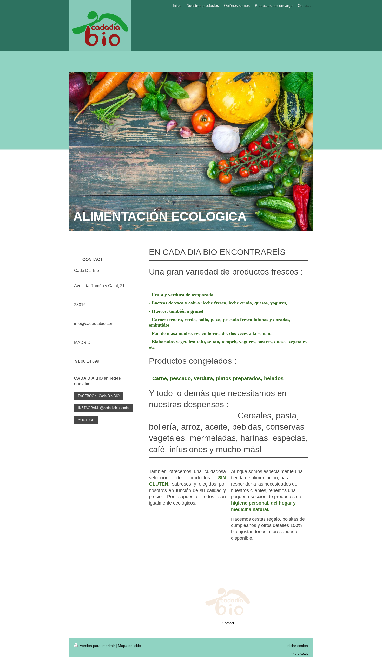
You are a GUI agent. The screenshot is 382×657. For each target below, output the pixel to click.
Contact (228, 623)
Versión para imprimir (97, 645)
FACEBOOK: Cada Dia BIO (99, 396)
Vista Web (299, 654)
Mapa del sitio (129, 645)
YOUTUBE (86, 420)
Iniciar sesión (297, 645)
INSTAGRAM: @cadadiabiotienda (103, 408)
